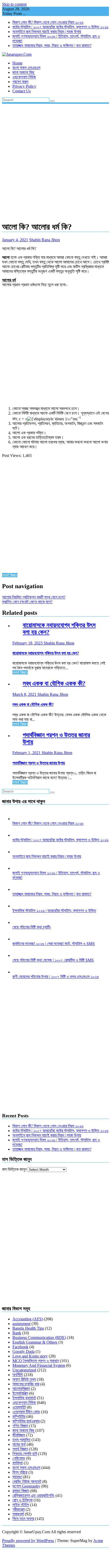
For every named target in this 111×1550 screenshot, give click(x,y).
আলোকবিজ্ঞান (21, 1388)
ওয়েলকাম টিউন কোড (26, 1412)
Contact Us (21, 91)
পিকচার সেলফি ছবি (24, 1453)
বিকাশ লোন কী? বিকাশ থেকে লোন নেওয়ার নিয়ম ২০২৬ (47, 22)
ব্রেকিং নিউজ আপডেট (26, 1481)
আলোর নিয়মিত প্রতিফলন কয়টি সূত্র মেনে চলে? (33, 597)
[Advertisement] (55, 161)
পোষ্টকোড (18, 1458)
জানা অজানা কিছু (23, 72)
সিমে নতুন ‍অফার (23, 1518)
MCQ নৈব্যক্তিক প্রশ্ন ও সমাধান (35, 1361)
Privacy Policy (24, 86)
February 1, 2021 (27, 752)
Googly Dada (23, 1351)
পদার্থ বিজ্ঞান (10, 575)
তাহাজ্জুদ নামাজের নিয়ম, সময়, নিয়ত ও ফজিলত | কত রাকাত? (51, 45)
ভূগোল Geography (26, 1486)
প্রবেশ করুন (20, 81)
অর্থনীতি (17, 1375)
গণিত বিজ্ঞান (20, 1426)
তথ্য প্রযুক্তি (21, 1440)
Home (17, 63)
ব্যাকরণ (17, 1477)
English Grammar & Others (34, 1342)
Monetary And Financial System (38, 1365)
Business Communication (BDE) (39, 1337)
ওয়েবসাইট (19, 1407)
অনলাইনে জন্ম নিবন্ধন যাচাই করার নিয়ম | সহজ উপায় (46, 31)
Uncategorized (24, 1370)
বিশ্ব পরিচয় (19, 1472)
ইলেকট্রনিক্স (20, 1393)
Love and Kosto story (30, 1356)
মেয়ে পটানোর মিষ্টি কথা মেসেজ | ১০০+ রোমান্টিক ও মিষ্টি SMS (53, 960)
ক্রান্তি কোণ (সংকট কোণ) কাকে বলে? (27, 602)
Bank (16, 1333)
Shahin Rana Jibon (44, 240)
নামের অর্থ (19, 1444)
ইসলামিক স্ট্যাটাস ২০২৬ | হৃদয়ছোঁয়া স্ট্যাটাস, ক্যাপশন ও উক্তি (54, 910)
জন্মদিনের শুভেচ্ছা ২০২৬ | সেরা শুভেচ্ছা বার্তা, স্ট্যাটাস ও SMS (53, 943)
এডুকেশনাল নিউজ (24, 77)
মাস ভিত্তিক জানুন (14, 1169)
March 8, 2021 (24, 694)
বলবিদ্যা (17, 1463)
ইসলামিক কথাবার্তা (24, 1398)
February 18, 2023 (28, 643)
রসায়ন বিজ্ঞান (20, 1491)
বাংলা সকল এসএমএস (26, 68)
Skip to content (14, 4)
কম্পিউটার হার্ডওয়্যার (25, 1421)
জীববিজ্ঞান (18, 1435)
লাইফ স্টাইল (20, 1505)
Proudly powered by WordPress (28, 1540)
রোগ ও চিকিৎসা (22, 1500)
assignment (21, 1323)
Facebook (20, 1347)
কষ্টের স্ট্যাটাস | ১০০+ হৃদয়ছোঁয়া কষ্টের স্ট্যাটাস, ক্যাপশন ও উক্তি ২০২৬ (60, 27)
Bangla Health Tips (28, 1328)
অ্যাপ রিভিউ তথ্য (24, 1379)
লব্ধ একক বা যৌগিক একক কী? (54, 683)
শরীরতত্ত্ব (18, 1509)
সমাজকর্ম (18, 1514)
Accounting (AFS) (27, 1319)
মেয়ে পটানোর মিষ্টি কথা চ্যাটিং (31, 927)
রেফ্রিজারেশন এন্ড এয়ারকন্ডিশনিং (33, 1495)
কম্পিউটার (18, 1416)
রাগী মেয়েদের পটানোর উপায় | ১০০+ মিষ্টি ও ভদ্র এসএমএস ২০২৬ (55, 976)
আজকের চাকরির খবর (25, 1384)
